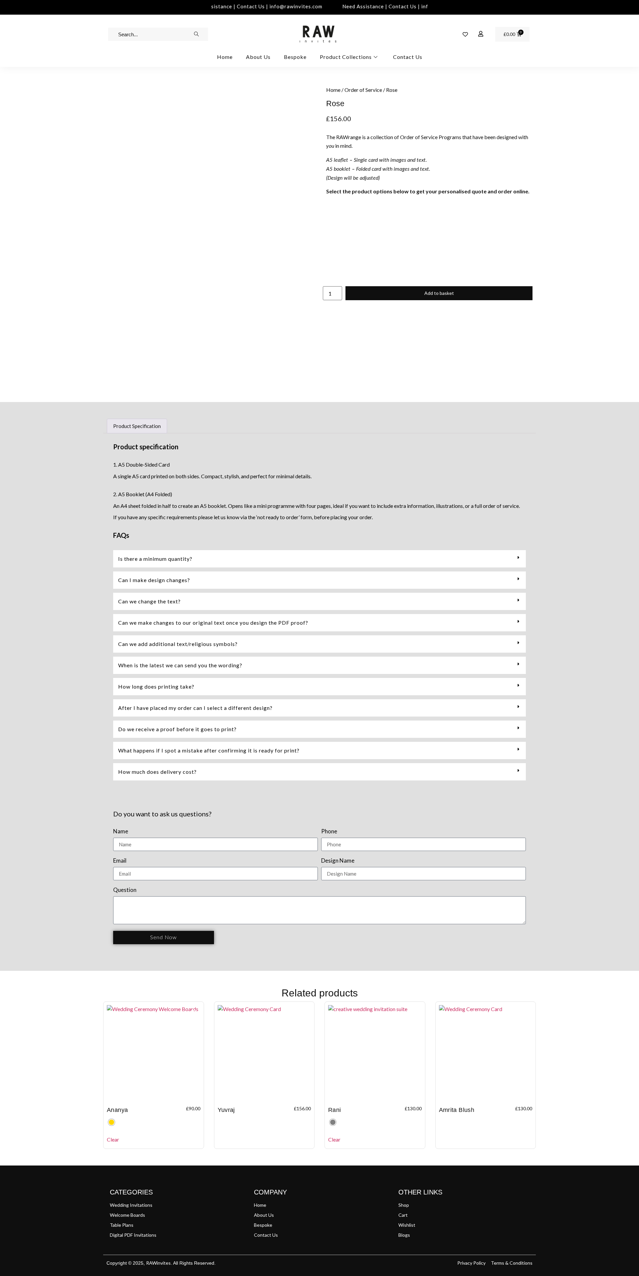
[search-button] (196, 34)
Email (119, 861)
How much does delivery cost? (157, 771)
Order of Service (363, 90)
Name (120, 831)
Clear (113, 1139)
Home (225, 57)
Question (124, 890)
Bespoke (295, 57)
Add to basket (439, 293)
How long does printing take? (156, 686)
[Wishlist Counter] (465, 34)
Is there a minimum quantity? (155, 558)
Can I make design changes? (154, 580)
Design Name (337, 861)
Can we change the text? (149, 601)
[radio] (111, 1122)
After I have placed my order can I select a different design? (195, 708)
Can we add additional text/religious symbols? (178, 644)
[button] (319, 558)
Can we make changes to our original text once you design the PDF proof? (213, 622)
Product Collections (346, 57)
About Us (258, 57)
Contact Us (407, 57)
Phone (329, 831)
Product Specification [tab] (137, 426)
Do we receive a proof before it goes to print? (177, 729)
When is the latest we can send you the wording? (180, 665)
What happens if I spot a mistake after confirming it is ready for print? (209, 750)
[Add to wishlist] (116, 97)
